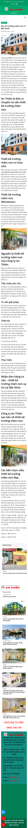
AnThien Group (6, 31)
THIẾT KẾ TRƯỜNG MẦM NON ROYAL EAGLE (12, 667)
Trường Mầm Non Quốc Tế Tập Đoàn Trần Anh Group (12, 643)
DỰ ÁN (4, 22)
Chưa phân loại (7, 594)
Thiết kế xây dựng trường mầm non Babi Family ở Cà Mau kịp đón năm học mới (14, 692)
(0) (13, 31)
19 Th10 (4, 35)
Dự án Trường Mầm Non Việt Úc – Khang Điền (14, 619)
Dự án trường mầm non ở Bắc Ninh (13, 27)
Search (25, 17)
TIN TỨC (9, 641)
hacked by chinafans (9, 596)
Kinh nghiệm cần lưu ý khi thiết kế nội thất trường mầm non (14, 717)
